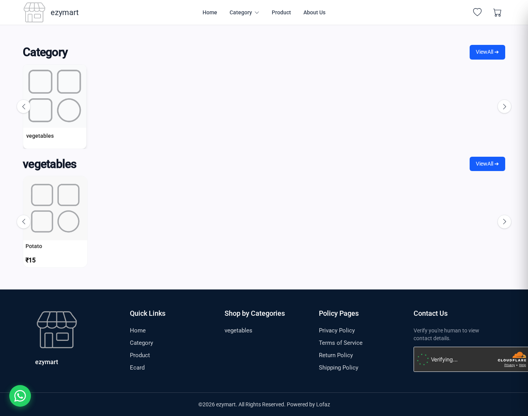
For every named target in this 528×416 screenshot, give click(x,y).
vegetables (238, 330)
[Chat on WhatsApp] (20, 396)
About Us (314, 12)
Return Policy (336, 355)
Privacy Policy (337, 330)
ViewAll (487, 52)
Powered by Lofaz (308, 404)
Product (281, 12)
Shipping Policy (338, 367)
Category (141, 342)
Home (210, 12)
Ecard (137, 367)
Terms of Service (341, 342)
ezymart (46, 362)
